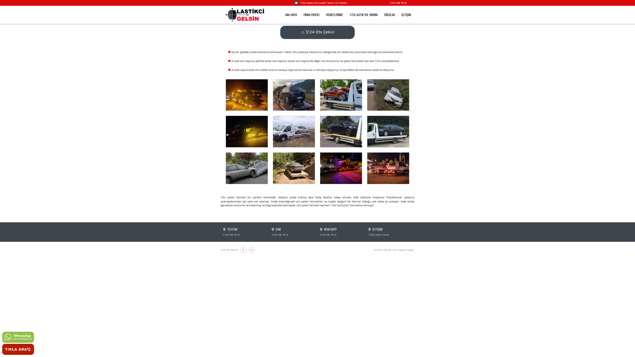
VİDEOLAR (389, 15)
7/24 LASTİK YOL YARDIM (364, 15)
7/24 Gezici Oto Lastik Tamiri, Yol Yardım (323, 3)
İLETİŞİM (406, 15)
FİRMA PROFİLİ (311, 15)
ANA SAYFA (291, 15)
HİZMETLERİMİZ (334, 15)
